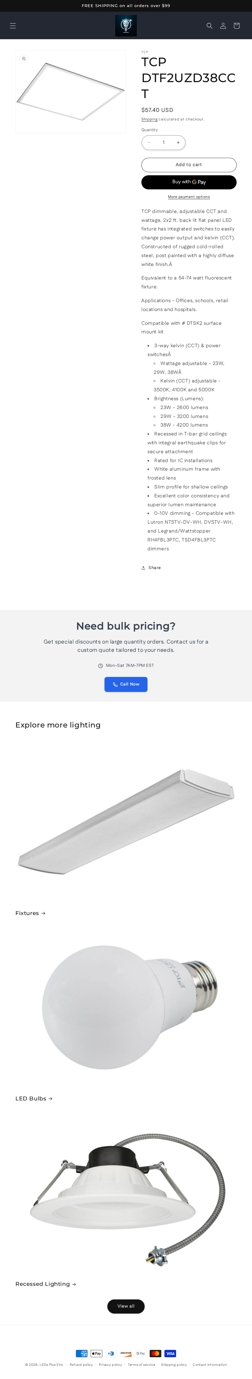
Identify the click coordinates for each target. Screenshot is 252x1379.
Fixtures (27, 913)
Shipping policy (174, 1364)
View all (126, 1306)
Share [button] (154, 568)
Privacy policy (110, 1364)
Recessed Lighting (42, 1284)
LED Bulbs (30, 1098)
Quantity (149, 130)
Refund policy (81, 1364)
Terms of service (141, 1364)
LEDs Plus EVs (51, 1364)
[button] (13, 25)
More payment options (189, 196)
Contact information (210, 1364)
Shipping (149, 119)
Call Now (130, 684)
